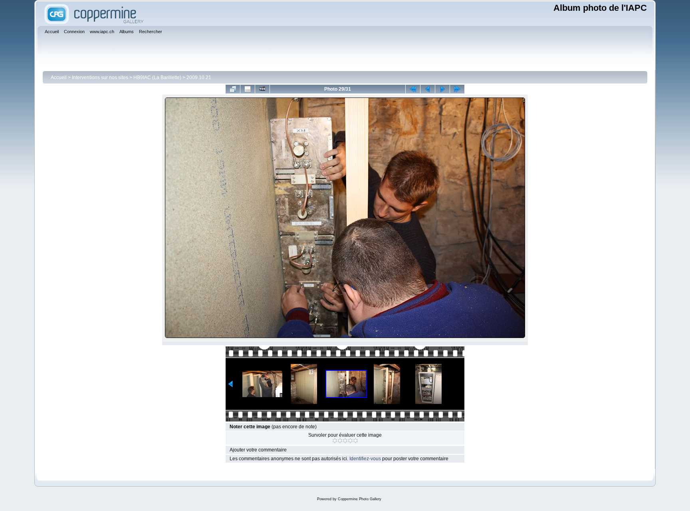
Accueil (59, 77)
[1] (334, 440)
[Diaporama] (262, 89)
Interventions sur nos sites (100, 77)
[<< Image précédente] (427, 89)
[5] (355, 440)
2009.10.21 (198, 77)
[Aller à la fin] (457, 89)
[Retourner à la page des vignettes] (233, 89)
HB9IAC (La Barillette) (157, 77)
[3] (345, 440)
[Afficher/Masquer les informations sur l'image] (247, 89)
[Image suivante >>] (442, 89)
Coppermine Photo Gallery (359, 499)
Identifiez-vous (365, 458)
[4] (350, 440)
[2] (340, 440)
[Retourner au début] (413, 89)
